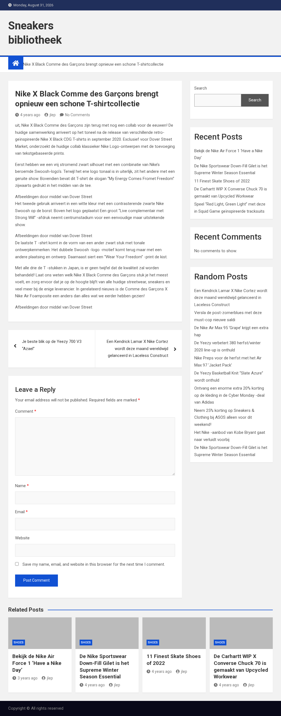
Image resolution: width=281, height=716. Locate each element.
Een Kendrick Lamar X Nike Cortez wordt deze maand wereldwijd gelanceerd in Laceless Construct (137, 348)
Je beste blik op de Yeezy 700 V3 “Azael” (52, 345)
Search (200, 88)
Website (22, 537)
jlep (53, 115)
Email (21, 511)
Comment (25, 411)
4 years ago (30, 115)
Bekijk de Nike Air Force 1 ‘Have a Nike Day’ (36, 663)
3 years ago (28, 678)
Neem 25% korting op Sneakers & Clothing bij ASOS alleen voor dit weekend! (224, 417)
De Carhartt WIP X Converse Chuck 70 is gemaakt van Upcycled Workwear (241, 666)
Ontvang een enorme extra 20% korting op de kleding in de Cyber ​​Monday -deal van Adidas (229, 395)
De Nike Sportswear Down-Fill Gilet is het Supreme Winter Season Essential (104, 666)
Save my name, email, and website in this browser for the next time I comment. (94, 564)
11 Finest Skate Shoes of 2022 (222, 181)
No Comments (77, 115)
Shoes (19, 642)
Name (22, 485)
